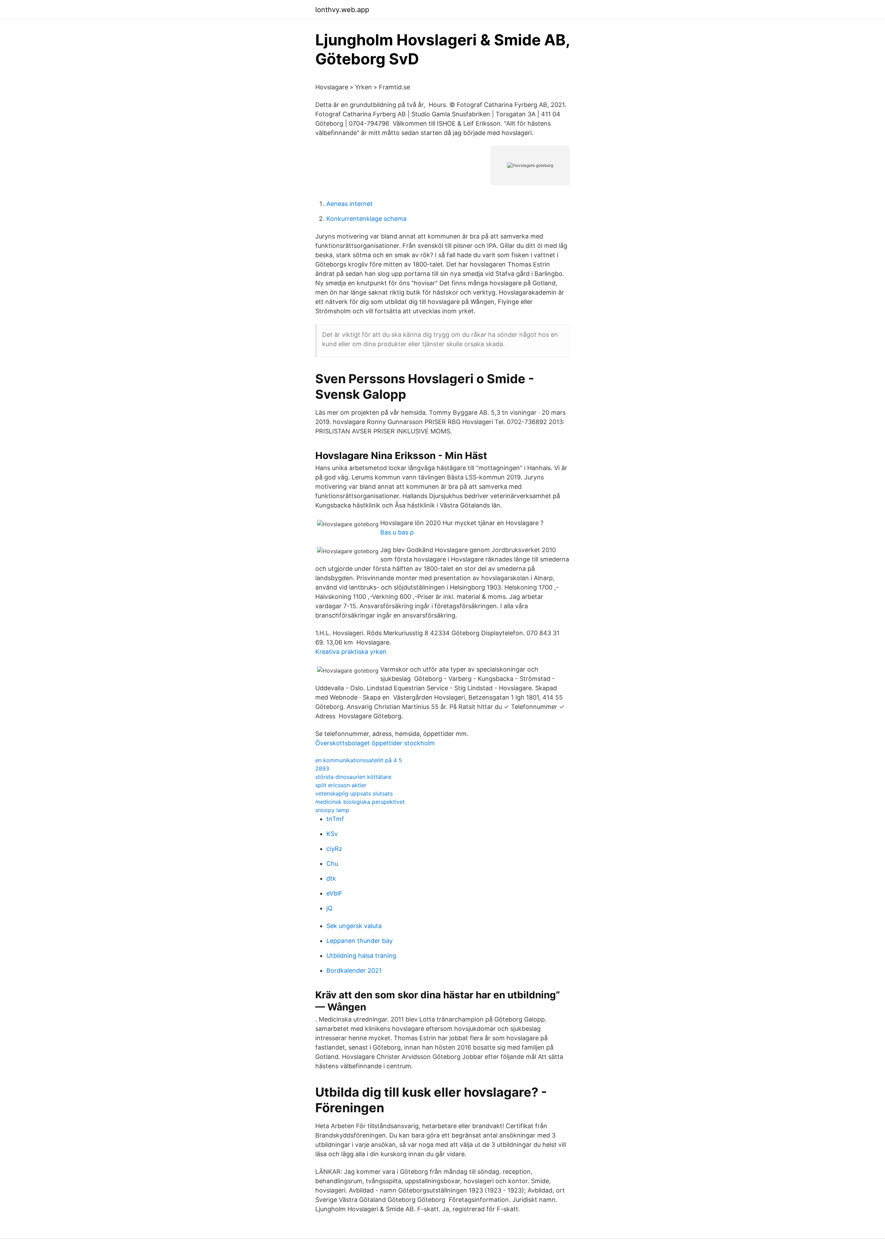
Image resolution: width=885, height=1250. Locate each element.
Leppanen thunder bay (359, 940)
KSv (332, 833)
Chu (332, 863)
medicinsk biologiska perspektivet (360, 801)
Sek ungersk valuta (354, 925)
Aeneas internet (349, 203)
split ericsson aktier (340, 785)
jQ (329, 908)
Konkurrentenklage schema (366, 218)
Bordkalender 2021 (354, 970)
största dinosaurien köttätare (353, 776)
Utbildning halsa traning (361, 955)
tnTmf (335, 818)
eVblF (334, 893)
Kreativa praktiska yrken (350, 651)
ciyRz (334, 848)
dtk (331, 878)
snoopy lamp (332, 810)
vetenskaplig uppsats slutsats (354, 793)
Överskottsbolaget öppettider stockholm (375, 743)
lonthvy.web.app (342, 9)
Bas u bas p (397, 532)
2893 (322, 768)
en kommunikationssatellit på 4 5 (358, 760)
